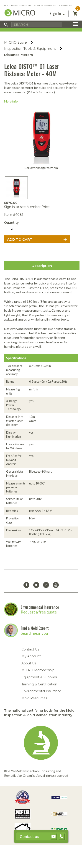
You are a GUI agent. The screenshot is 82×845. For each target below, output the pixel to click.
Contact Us (30, 649)
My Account (31, 656)
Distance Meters (18, 55)
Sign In (55, 13)
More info (11, 101)
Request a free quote (39, 612)
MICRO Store (15, 42)
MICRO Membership (37, 670)
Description (42, 265)
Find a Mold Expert (35, 628)
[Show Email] (53, 836)
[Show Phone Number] (61, 836)
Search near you (34, 633)
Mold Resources (34, 698)
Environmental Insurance (40, 607)
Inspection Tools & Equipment (30, 48)
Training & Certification (39, 684)
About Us (28, 663)
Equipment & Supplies (39, 677)
